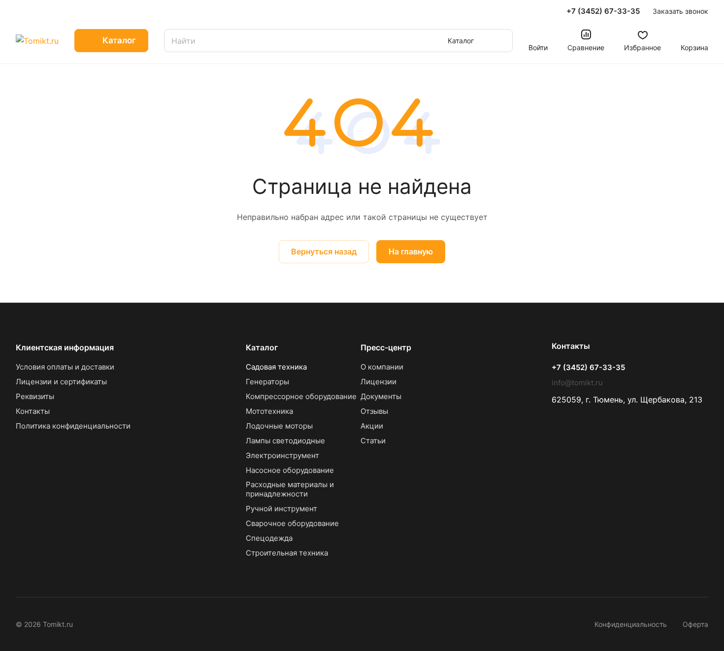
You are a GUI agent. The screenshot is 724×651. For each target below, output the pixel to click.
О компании (382, 367)
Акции (372, 426)
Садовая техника (276, 367)
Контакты (33, 411)
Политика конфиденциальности (73, 426)
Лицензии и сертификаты (61, 381)
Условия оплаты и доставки (65, 367)
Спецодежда (269, 538)
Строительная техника (287, 553)
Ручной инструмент (281, 508)
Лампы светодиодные (285, 440)
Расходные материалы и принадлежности (290, 489)
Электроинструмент (282, 455)
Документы (381, 396)
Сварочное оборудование (292, 523)
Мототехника (269, 411)
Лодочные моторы (279, 426)
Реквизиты (35, 396)
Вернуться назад (324, 251)
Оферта (695, 624)
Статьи (373, 440)
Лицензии (378, 381)
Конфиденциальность (630, 624)
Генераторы (267, 381)
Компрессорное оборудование (301, 396)
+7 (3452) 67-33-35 (603, 11)
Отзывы (374, 411)
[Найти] (500, 40)
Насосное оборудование (290, 470)
